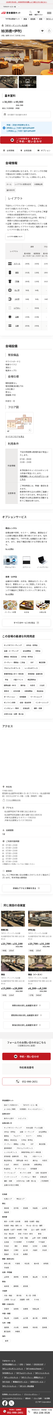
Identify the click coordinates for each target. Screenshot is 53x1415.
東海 (25, 19)
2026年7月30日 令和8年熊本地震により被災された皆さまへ (26, 2)
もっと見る (9, 549)
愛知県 (32, 19)
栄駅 (40, 19)
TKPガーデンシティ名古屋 (16, 25)
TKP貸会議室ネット (12, 19)
